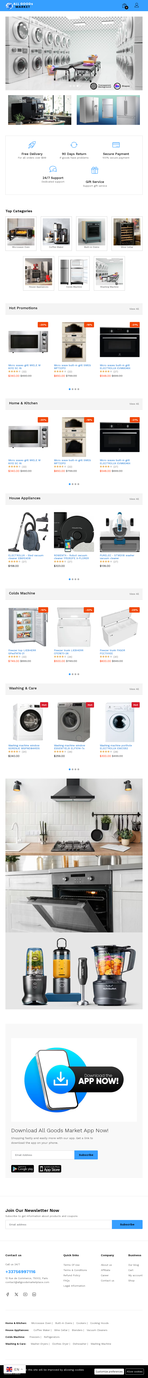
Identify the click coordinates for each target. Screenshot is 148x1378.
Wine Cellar (61, 1330)
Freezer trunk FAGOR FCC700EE (71, 652)
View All (134, 308)
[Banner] (39, 109)
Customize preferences (109, 1371)
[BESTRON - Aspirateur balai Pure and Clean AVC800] (122, 532)
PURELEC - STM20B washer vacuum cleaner (73, 557)
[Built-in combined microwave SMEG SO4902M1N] (120, 342)
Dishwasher (79, 1343)
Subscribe (86, 1155)
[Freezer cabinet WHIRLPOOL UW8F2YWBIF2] (124, 627)
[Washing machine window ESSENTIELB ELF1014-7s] (36, 722)
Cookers (81, 1323)
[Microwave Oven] (21, 234)
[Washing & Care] (74, 53)
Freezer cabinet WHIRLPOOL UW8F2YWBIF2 (122, 652)
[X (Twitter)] (16, 1294)
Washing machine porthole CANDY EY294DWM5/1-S (124, 747)
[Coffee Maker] (56, 234)
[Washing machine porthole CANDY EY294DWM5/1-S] (128, 722)
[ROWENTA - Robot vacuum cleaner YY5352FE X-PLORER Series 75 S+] (30, 532)
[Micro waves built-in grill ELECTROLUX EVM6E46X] (74, 342)
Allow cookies (135, 1371)
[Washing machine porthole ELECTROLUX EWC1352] (82, 722)
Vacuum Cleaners (97, 1330)
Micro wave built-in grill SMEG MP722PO (27, 367)
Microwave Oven (41, 1323)
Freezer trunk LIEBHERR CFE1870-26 (28, 652)
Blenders (77, 1330)
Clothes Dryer (60, 1343)
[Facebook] (7, 1294)
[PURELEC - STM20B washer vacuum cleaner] (76, 532)
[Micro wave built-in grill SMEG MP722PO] (29, 342)
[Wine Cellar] (127, 234)
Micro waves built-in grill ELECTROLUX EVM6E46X (69, 367)
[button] (70, 86)
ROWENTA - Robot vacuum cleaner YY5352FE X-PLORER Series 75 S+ (27, 557)
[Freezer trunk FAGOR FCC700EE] (79, 627)
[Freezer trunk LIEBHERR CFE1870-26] (33, 627)
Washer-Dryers (39, 1343)
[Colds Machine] (74, 273)
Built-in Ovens (63, 1323)
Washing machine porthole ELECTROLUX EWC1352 (78, 747)
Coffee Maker (42, 1330)
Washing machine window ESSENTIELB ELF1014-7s (32, 747)
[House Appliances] (38, 273)
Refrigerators (52, 1336)
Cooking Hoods (99, 1323)
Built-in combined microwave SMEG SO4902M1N (118, 367)
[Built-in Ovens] (91, 234)
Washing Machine (101, 1343)
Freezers (34, 1336)
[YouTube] (25, 1294)
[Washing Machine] (109, 273)
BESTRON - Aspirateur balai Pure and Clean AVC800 (119, 557)
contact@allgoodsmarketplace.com (27, 1282)
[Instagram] (34, 1294)
